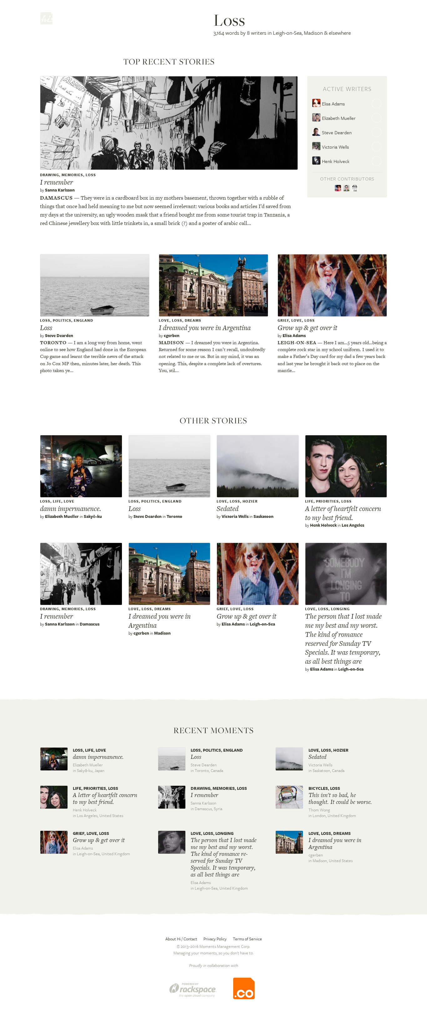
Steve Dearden (336, 132)
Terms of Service (247, 939)
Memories (72, 174)
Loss (91, 174)
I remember (56, 182)
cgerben (171, 335)
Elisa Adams (333, 103)
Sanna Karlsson (60, 190)
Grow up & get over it (307, 328)
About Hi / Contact (181, 939)
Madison (171, 342)
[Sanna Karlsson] (339, 188)
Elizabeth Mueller (338, 118)
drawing (49, 174)
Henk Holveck (335, 161)
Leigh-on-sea (297, 342)
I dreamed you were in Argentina (205, 328)
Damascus (56, 198)
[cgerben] (355, 188)
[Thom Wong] (347, 188)
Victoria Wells (335, 146)
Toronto (53, 342)
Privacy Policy (215, 939)
